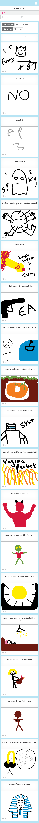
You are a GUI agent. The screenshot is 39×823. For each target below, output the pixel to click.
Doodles (10, 24)
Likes (20, 29)
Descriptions (24, 24)
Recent (9, 29)
